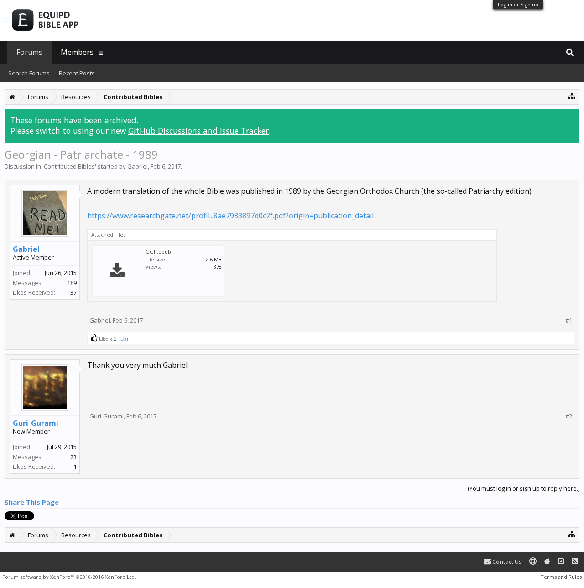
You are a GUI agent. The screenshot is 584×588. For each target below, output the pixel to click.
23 (73, 457)
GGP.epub (158, 251)
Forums (29, 52)
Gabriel (137, 166)
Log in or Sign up (518, 4)
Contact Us (506, 561)
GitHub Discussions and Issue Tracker (198, 130)
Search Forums (29, 73)
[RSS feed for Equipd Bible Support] (575, 561)
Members (77, 52)
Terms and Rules (561, 576)
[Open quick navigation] (572, 95)
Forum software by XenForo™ (69, 576)
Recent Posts (77, 73)
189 (72, 283)
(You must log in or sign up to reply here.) (523, 488)
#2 (568, 416)
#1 (568, 320)
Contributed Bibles (69, 166)
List (124, 339)
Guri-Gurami (35, 423)
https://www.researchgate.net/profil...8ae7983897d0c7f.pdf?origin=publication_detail (230, 216)
